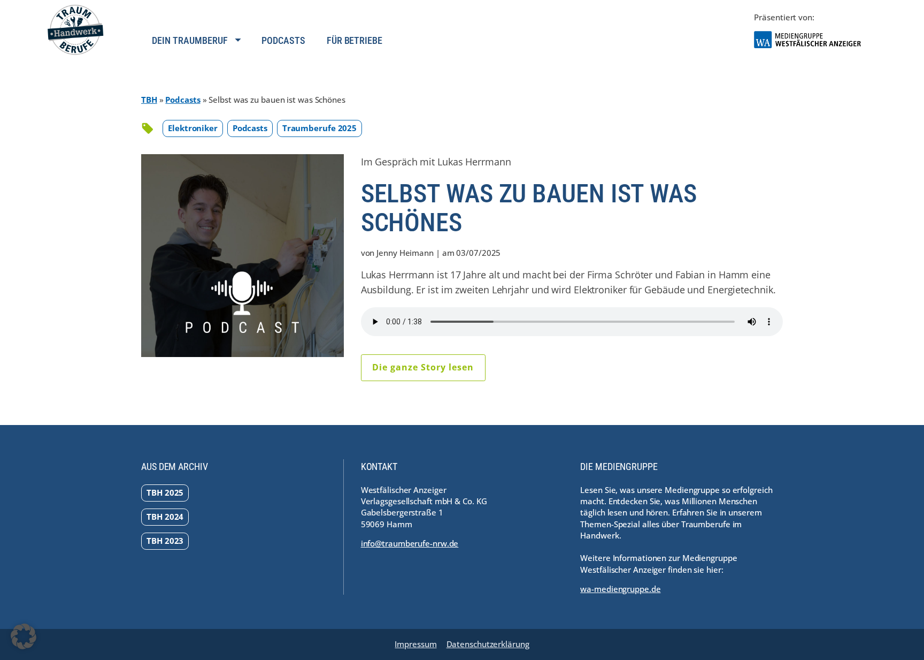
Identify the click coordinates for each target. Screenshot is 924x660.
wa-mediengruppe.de (620, 588)
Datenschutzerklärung (487, 644)
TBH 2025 (165, 492)
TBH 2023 (165, 540)
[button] (23, 636)
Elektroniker (193, 128)
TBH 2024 (165, 516)
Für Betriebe (354, 40)
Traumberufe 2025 (319, 128)
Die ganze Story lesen (423, 367)
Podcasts (283, 40)
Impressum (415, 644)
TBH (149, 99)
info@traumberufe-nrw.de (410, 543)
